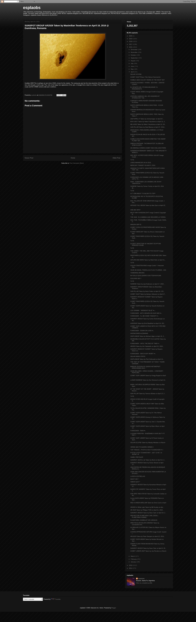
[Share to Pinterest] (65, 95)
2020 (131, 36)
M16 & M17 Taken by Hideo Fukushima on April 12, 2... (148, 121)
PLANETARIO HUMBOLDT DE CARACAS (143, 520)
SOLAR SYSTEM (135, 74)
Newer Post (29, 158)
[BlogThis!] (59, 95)
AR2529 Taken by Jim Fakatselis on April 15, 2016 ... (147, 346)
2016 (131, 47)
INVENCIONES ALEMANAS (139, 333)
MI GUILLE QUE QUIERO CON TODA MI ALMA (145, 275)
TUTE (132, 160)
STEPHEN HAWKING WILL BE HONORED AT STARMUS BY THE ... (145, 97)
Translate (58, 599)
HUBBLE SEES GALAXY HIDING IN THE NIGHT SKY (147, 80)
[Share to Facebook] (63, 95)
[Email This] (57, 95)
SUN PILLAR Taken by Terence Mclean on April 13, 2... (148, 393)
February (134, 559)
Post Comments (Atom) (77, 163)
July (132, 63)
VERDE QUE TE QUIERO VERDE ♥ (141, 447)
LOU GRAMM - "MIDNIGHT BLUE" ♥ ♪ (142, 310)
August (133, 60)
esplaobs (32, 7)
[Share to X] (61, 95)
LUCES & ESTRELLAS (137, 476)
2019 (131, 38)
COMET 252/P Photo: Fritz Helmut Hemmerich (145, 77)
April (132, 72)
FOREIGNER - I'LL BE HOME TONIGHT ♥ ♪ (144, 316)
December (134, 49)
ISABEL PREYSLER (136, 457)
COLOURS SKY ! (135, 278)
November (134, 52)
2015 (131, 565)
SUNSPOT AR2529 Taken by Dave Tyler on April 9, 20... (148, 548)
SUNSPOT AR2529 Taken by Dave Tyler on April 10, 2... (148, 513)
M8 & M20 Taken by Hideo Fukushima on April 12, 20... (148, 124)
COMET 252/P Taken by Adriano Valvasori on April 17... (148, 294)
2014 (131, 568)
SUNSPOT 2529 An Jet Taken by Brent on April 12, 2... (147, 460)
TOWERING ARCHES (137, 273)
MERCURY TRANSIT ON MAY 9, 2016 (142, 165)
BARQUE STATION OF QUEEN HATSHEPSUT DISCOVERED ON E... (145, 367)
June (132, 66)
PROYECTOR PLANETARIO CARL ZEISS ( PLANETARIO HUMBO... (144, 516)
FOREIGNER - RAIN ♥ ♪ (138, 430)
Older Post (116, 158)
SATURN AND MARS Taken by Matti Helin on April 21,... (148, 260)
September (134, 58)
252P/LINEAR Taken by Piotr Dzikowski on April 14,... (147, 359)
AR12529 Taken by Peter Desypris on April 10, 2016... (147, 536)
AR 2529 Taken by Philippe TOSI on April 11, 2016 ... (147, 510)
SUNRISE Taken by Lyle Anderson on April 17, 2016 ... (147, 284)
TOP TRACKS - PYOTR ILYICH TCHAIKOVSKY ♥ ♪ (146, 450)
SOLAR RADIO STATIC (137, 356)
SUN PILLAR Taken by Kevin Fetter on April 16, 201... (147, 291)
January (133, 562)
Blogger (113, 608)
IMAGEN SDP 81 (135, 224)
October (133, 55)
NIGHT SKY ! (134, 479)
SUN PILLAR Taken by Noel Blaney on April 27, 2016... (148, 127)
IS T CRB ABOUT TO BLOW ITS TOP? (142, 193)
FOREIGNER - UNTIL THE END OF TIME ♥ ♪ (145, 343)
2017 (131, 44)
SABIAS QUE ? (135, 482)
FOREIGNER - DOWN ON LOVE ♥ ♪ (142, 330)
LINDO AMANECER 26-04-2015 (140, 162)
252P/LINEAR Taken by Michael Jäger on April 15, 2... (147, 336)
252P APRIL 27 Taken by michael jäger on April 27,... (147, 119)
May (132, 69)
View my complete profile (144, 583)
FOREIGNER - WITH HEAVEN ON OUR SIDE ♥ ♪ (146, 313)
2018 (131, 41)
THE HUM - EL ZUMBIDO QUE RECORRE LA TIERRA (147, 217)
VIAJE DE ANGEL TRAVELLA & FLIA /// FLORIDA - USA (148, 270)
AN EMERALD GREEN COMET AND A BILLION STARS (148, 148)
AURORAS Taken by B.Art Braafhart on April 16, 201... (147, 323)
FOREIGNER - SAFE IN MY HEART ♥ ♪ (143, 353)
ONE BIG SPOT (135, 210)
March (133, 556)
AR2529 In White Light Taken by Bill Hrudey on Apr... (147, 507)
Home (73, 158)
